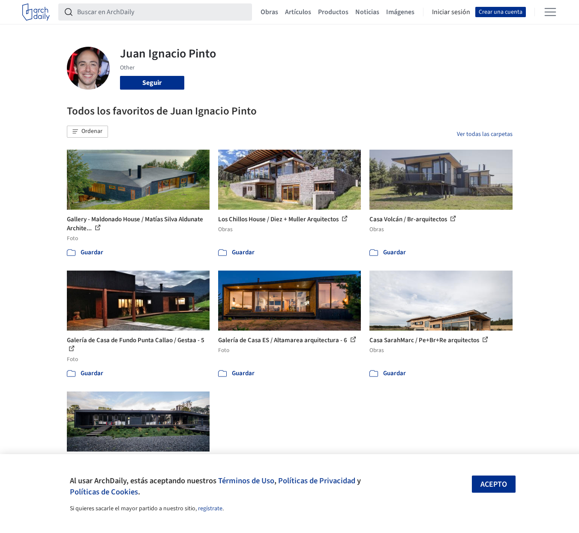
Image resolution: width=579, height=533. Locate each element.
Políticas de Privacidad (316, 480)
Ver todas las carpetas (485, 134)
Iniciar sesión (451, 12)
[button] (87, 132)
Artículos (298, 12)
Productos (333, 12)
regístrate (210, 508)
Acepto (493, 484)
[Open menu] (550, 12)
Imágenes (400, 12)
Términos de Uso (246, 480)
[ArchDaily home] (36, 12)
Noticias (367, 12)
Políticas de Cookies (104, 491)
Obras (269, 12)
